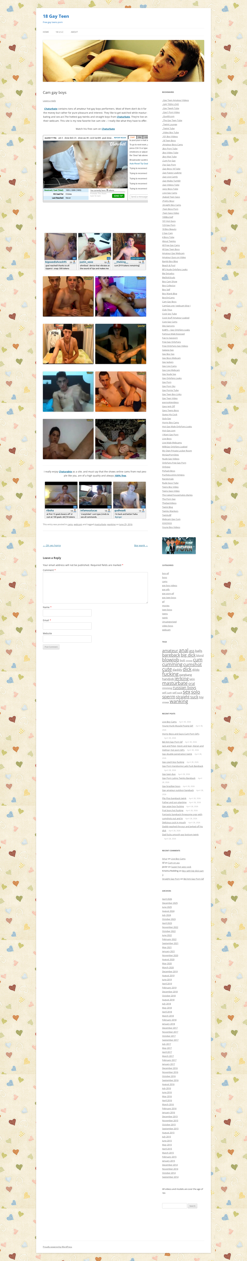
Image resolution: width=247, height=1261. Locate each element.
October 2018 (169, 995)
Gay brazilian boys (171, 786)
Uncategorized (169, 621)
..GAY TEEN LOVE (170, 104)
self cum (167, 692)
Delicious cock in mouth (174, 822)
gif (163, 601)
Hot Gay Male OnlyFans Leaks (177, 426)
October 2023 (169, 919)
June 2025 (167, 907)
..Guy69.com (168, 116)
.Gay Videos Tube (170, 184)
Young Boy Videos (171, 527)
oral (191, 683)
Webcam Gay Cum (171, 519)
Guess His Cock (169, 414)
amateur (170, 650)
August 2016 (168, 1084)
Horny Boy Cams (170, 422)
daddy (177, 670)
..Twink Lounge (169, 124)
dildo (195, 670)
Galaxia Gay (168, 349)
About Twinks (169, 241)
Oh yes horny (52, 545)
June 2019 (167, 979)
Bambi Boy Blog (170, 261)
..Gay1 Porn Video (171, 112)
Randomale (168, 478)
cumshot (192, 664)
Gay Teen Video (170, 398)
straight (183, 696)
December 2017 (170, 1027)
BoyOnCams (168, 297)
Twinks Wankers (170, 511)
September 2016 (170, 1080)
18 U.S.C (60, 32)
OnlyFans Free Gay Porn (174, 462)
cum (197, 659)
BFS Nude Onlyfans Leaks (175, 269)
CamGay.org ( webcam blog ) (176, 305)
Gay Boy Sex (168, 353)
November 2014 (170, 1168)
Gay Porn (166, 382)
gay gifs (166, 589)
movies (165, 605)
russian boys (184, 687)
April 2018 (167, 1011)
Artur (164, 858)
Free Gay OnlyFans (171, 341)
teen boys (167, 609)
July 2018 (166, 1003)
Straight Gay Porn (171, 878)
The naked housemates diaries (177, 494)
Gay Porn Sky (168, 386)
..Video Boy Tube (170, 132)
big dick (188, 655)
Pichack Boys (168, 470)
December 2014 (170, 1164)
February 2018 (169, 1019)
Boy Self (166, 289)
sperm (168, 697)
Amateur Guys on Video (174, 257)
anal (183, 650)
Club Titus (167, 309)
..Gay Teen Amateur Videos (175, 100)
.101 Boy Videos (170, 136)
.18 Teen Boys (169, 140)
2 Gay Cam (167, 233)
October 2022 (169, 931)
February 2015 (169, 1156)
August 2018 (168, 999)
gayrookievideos (170, 402)
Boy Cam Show (169, 281)
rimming (167, 688)
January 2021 (168, 951)
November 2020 (170, 955)
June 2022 (167, 935)
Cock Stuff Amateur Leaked (175, 317)
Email (47, 620)
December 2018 (170, 991)
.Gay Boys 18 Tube (171, 168)
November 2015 (170, 1120)
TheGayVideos (169, 503)
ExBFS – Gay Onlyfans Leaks (176, 329)
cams (70, 524)
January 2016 (168, 1112)
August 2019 (168, 975)
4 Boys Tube (168, 237)
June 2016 (167, 1092)
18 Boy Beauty (169, 229)
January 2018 (168, 1023)
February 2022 (169, 939)
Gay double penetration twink (177, 753)
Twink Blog (167, 507)
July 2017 (166, 1043)
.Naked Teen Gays (171, 196)
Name (47, 607)
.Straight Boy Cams (171, 204)
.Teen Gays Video (170, 213)
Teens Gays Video (171, 490)
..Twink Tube (168, 128)
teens (165, 613)
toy (201, 697)
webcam (78, 524)
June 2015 (167, 1140)
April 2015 (167, 1148)
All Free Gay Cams (171, 245)
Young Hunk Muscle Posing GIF (177, 725)
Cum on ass (174, 862)
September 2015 (170, 1128)
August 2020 (168, 959)
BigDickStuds (168, 277)
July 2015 (166, 1136)
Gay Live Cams (169, 366)
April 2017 (167, 1052)
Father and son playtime (174, 802)
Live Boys (167, 438)
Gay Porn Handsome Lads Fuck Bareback (182, 766)
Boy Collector (168, 285)
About (74, 32)
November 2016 (170, 1072)
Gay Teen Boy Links (171, 394)
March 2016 (168, 1104)
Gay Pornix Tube (170, 390)
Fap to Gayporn (170, 337)
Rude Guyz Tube (170, 482)
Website (47, 633)
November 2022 (170, 927)
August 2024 (168, 911)
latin (192, 679)
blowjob (170, 660)
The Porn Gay (169, 499)
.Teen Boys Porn (170, 208)
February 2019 (169, 987)
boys (164, 577)
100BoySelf (167, 217)
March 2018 (168, 1015)
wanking (111, 524)
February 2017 (169, 1060)
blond (200, 655)
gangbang (185, 675)
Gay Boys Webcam (171, 358)
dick (187, 669)
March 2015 (168, 1152)
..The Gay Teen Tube (172, 120)
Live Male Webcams (172, 442)
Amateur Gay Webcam (173, 253)
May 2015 (167, 1144)
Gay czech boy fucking (173, 762)
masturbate (100, 524)
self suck (177, 692)
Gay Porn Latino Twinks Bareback (178, 778)
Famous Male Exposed (173, 333)
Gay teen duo (169, 774)
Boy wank (141, 545)
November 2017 (170, 1031)
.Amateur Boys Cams (172, 144)
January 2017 (168, 1064)
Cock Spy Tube (169, 313)
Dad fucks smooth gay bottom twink (180, 834)
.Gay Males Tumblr (171, 180)
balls (198, 651)
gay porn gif (168, 593)
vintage (165, 702)
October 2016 (169, 1076)
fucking (170, 674)
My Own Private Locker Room (177, 450)
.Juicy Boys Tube (170, 188)
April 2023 (167, 923)
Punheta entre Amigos (173, 474)
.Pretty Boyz (168, 200)
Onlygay (166, 466)
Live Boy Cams (169, 721)
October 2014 (169, 1172)
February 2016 (169, 1108)
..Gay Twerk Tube (170, 108)
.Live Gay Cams (169, 192)
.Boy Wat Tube (169, 156)
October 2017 (169, 1035)
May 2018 (167, 1007)
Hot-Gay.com (168, 430)
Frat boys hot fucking (172, 810)
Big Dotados (168, 273)
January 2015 (168, 1160)
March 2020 (168, 967)
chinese (189, 660)
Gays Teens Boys (170, 410)
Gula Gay (166, 418)
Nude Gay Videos (170, 458)
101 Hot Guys (169, 221)
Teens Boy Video (170, 486)
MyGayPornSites (170, 454)
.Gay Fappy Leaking (171, 172)
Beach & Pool (168, 265)
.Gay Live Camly (170, 176)
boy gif (165, 573)
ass (191, 650)
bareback (171, 655)
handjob (168, 679)
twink (165, 617)
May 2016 (167, 1096)
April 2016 (167, 1100)
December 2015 (170, 1116)
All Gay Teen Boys (171, 249)
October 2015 (169, 1124)
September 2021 (170, 943)
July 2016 (166, 1088)
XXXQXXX (167, 523)
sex (186, 691)
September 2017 (170, 1039)
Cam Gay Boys (169, 301)
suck (194, 696)
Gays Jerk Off (168, 406)
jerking (182, 678)
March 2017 (168, 1056)
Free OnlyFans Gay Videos (175, 345)
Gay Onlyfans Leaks (172, 378)
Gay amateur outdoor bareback (178, 790)
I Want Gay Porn (170, 434)
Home (46, 32)
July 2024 (166, 915)
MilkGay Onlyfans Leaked (174, 446)
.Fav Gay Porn (169, 164)
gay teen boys (169, 597)
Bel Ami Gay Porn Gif (172, 741)
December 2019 (170, 971)
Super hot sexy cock (181, 866)
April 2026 (167, 898)
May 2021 (167, 947)
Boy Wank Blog (169, 293)
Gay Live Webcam (171, 370)
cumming (172, 664)
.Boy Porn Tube (169, 148)
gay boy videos (169, 585)
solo (195, 691)
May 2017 (167, 1048)
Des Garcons (168, 325)
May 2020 (167, 963)
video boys (167, 625)
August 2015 (168, 1132)
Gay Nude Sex (169, 374)
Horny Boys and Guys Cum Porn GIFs (180, 733)
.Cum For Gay (169, 160)
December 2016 (170, 1068)
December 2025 (170, 903)
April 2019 (167, 983)
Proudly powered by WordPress (57, 1246)
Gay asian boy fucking (173, 806)
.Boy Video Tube (170, 152)
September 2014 (170, 1176)
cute (167, 669)
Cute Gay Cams (169, 321)
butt (182, 660)
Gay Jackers (167, 362)
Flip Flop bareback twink (174, 798)
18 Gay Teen (56, 16)
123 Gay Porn (168, 225)
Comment (49, 570)
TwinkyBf (166, 515)
